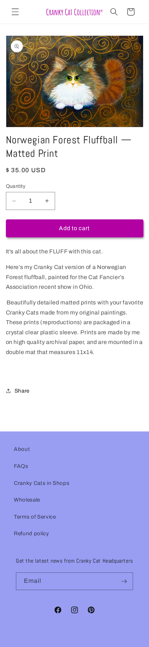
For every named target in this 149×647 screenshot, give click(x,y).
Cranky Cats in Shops (41, 483)
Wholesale (27, 500)
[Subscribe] (124, 581)
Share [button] (22, 391)
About (22, 449)
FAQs (21, 466)
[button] (15, 11)
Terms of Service (35, 517)
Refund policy (31, 533)
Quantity (16, 186)
